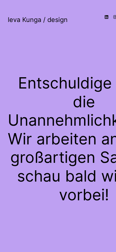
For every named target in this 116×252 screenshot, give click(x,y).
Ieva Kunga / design (38, 20)
